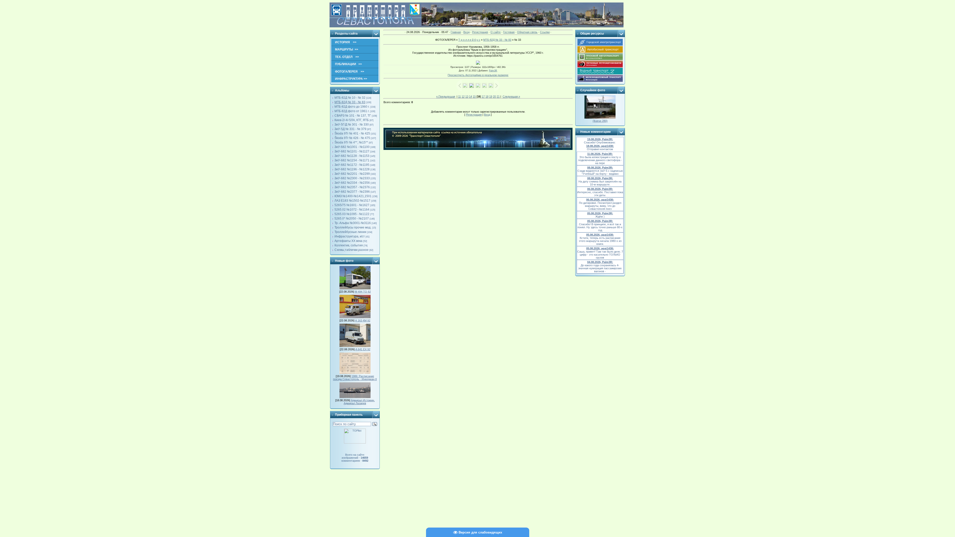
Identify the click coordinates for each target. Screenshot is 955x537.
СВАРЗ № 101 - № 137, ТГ (352, 115)
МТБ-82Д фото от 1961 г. (351, 111)
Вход (466, 32)
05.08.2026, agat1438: (600, 234)
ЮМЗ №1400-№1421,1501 (353, 196)
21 (498, 96)
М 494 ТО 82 (363, 291)
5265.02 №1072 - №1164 (351, 209)
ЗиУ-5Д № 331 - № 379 (350, 129)
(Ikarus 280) (600, 120)
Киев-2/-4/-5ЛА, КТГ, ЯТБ (351, 120)
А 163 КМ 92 (362, 320)
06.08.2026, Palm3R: (600, 188)
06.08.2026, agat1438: (600, 199)
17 (483, 96)
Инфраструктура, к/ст (349, 236)
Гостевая (509, 32)
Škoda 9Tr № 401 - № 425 (352, 133)
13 (466, 96)
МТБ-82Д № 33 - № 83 (349, 102)
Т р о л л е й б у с (469, 39)
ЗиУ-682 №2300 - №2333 (352, 178)
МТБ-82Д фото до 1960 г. (352, 106)
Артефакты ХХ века (348, 241)
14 (470, 96)
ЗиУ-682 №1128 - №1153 (351, 156)
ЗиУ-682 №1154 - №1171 (351, 160)
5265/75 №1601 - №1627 (351, 205)
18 (486, 96)
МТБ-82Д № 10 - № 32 (349, 97)
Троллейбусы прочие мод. (352, 227)
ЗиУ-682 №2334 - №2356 (352, 182)
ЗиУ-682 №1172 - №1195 (351, 165)
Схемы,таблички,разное (351, 250)
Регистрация (480, 32)
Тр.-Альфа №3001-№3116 (352, 223)
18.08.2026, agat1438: (600, 145)
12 (463, 96)
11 (459, 96)
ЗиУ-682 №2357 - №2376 (352, 187)
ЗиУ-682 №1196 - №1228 (352, 169)
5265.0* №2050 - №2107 (351, 218)
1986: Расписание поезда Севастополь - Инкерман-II (355, 378)
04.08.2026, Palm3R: (600, 262)
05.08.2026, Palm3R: (600, 213)
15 (474, 96)
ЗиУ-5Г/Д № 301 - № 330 (351, 124)
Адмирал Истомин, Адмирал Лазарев (359, 402)
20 (494, 96)
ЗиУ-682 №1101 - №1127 (351, 151)
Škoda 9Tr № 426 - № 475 (352, 138)
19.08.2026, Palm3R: (600, 139)
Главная (456, 32)
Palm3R (493, 70)
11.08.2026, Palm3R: (600, 153)
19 (490, 96)
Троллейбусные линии (350, 232)
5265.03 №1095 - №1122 (351, 214)
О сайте (495, 32)
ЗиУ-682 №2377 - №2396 (352, 191)
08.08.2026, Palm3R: (600, 167)
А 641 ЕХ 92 (362, 349)
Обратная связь (527, 32)
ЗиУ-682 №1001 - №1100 (352, 147)
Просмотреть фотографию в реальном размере (478, 75)
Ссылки (545, 32)
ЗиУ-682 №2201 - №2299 (352, 174)
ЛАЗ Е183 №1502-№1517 (352, 200)
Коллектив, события (348, 245)
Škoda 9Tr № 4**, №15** (351, 142)
